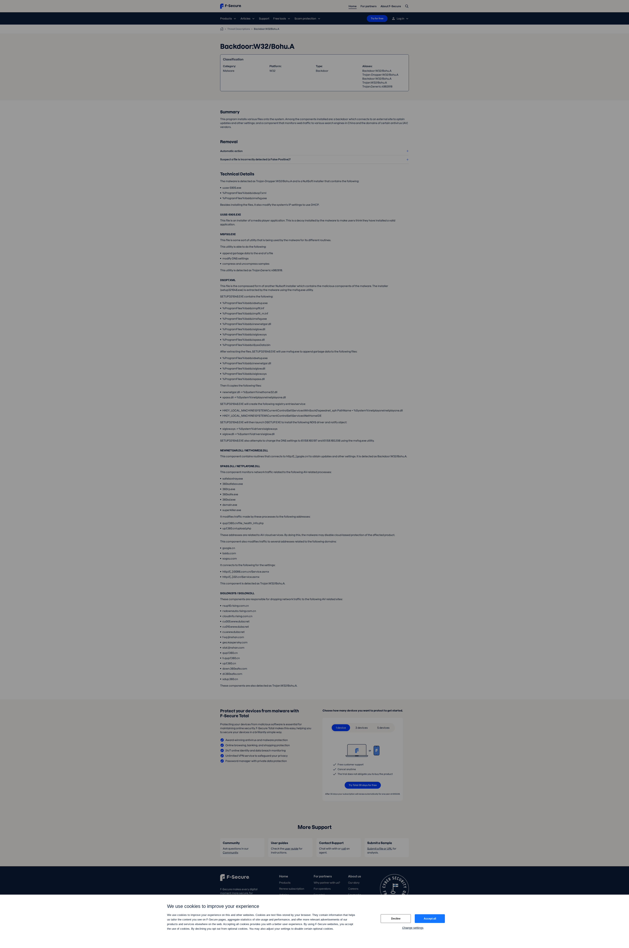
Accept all (430, 918)
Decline (395, 918)
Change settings (412, 927)
